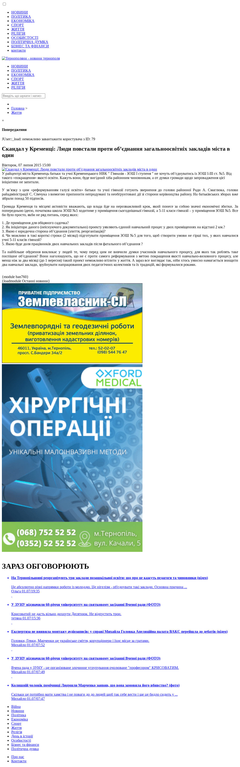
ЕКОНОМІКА (22, 21)
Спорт (16, 723)
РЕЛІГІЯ (18, 33)
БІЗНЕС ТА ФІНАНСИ (30, 46)
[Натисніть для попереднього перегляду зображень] (79, 169)
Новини (17, 711)
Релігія (16, 732)
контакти (18, 50)
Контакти (18, 761)
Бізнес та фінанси (25, 745)
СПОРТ (17, 25)
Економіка (19, 719)
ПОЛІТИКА (21, 17)
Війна (16, 707)
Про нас (17, 757)
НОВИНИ (19, 12)
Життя (16, 728)
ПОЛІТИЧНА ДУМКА (29, 42)
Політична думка (25, 749)
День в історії (22, 736)
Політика (18, 715)
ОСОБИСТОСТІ (24, 38)
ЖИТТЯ (17, 29)
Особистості (21, 740)
